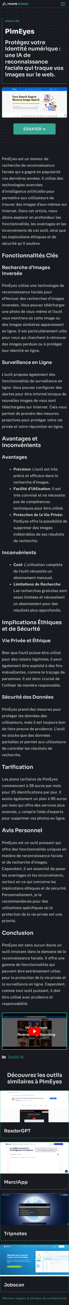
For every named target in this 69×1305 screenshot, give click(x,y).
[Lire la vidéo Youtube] (34, 1031)
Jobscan (14, 1285)
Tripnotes (15, 1233)
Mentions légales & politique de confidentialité (34, 1298)
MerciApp (16, 1182)
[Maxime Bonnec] (15, 4)
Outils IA (16, 1057)
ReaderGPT (17, 1131)
